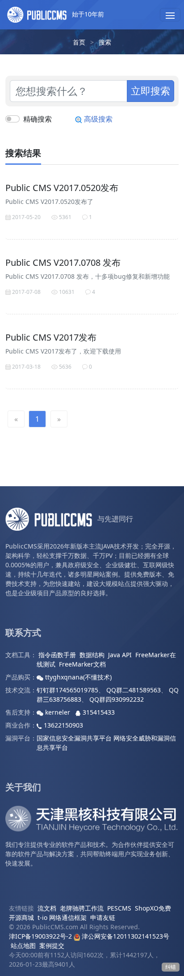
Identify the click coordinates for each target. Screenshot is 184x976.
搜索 (105, 42)
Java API (120, 655)
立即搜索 (150, 90)
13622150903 (62, 725)
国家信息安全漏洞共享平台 (74, 738)
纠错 (170, 967)
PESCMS (119, 908)
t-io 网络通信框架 (62, 917)
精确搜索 (37, 119)
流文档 (47, 908)
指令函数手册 (57, 655)
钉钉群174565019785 (67, 690)
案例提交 (51, 945)
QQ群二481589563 (133, 690)
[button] (170, 14)
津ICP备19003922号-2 (40, 936)
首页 (79, 42)
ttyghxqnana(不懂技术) (77, 677)
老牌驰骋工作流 (82, 908)
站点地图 (23, 945)
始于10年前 (87, 14)
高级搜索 (97, 119)
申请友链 (102, 917)
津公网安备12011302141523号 (124, 936)
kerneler (57, 712)
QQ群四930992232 (116, 699)
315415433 (98, 712)
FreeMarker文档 (82, 664)
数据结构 (92, 655)
